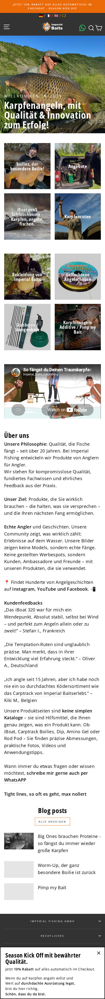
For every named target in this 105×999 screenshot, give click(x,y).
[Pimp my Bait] (19, 891)
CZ (64, 15)
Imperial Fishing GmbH (52, 921)
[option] (52, 6)
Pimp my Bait (52, 887)
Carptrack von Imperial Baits (43, 693)
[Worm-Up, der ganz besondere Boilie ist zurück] (19, 869)
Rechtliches (52, 935)
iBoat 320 (25, 610)
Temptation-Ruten (33, 644)
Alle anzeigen (52, 821)
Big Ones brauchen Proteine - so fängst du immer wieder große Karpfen (69, 843)
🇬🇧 (56, 15)
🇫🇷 (48, 15)
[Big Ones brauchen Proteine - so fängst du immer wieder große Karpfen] (19, 841)
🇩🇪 (41, 15)
